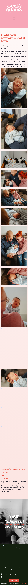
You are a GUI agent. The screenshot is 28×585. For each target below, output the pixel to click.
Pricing (3, 475)
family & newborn (18, 47)
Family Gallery (5, 478)
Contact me (4, 472)
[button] (14, 18)
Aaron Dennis (24, 583)
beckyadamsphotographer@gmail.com (13, 469)
